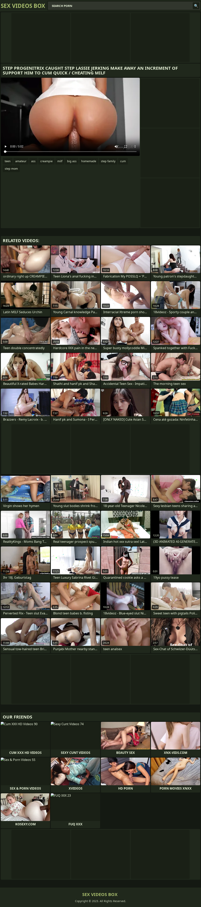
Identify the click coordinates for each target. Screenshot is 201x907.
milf (59, 161)
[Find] (196, 5)
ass (33, 161)
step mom (11, 168)
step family (108, 161)
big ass (72, 161)
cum (123, 161)
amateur (20, 161)
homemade (88, 161)
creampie (46, 161)
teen (8, 161)
